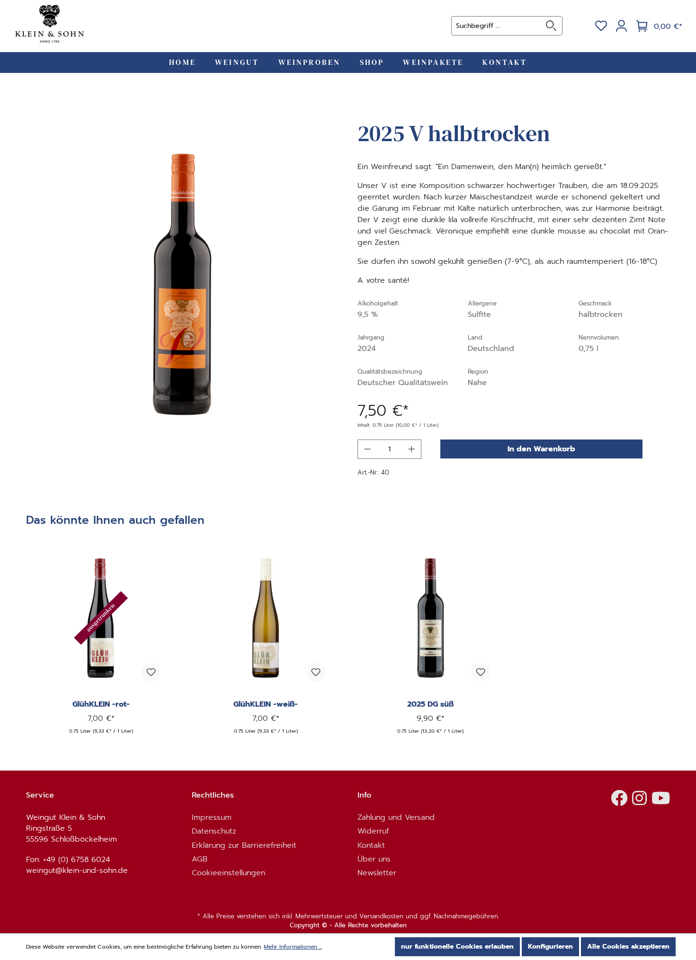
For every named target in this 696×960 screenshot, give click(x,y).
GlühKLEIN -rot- (101, 704)
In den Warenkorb (541, 449)
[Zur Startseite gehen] (49, 24)
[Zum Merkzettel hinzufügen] (151, 672)
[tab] (115, 524)
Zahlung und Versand (396, 817)
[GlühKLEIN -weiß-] (265, 618)
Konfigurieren (550, 946)
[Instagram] (639, 801)
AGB (199, 859)
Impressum (212, 817)
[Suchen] (551, 26)
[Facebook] (619, 801)
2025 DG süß (430, 704)
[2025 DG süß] (430, 618)
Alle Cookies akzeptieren (628, 946)
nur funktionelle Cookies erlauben (457, 946)
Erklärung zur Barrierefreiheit (245, 845)
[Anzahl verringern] (367, 449)
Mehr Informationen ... (293, 946)
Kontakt (371, 845)
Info (364, 795)
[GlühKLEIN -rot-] (101, 618)
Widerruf (373, 831)
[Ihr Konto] (621, 26)
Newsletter (376, 873)
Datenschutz (214, 831)
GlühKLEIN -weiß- (265, 704)
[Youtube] (660, 801)
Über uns (374, 859)
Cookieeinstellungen (228, 873)
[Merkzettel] (601, 26)
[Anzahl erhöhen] (412, 449)
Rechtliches (213, 795)
